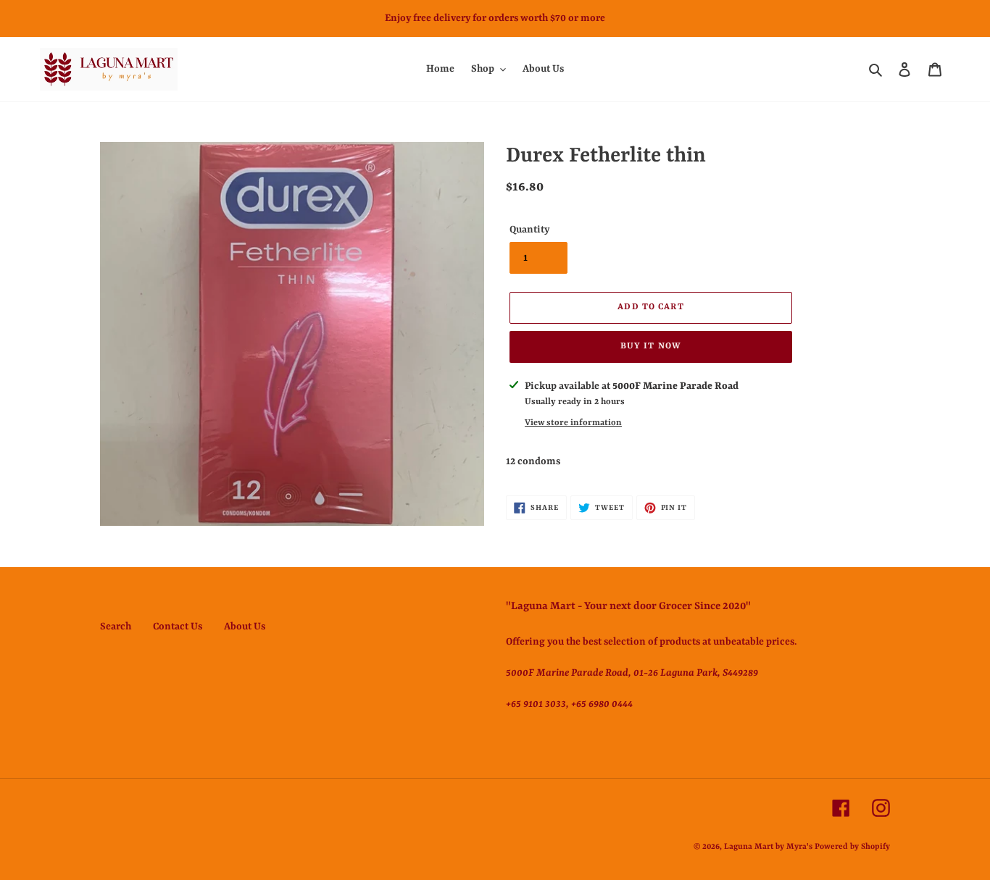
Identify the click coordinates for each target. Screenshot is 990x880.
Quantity (529, 229)
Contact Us (177, 626)
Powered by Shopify (852, 847)
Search (115, 626)
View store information (573, 423)
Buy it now (650, 346)
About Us (244, 626)
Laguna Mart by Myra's (768, 847)
